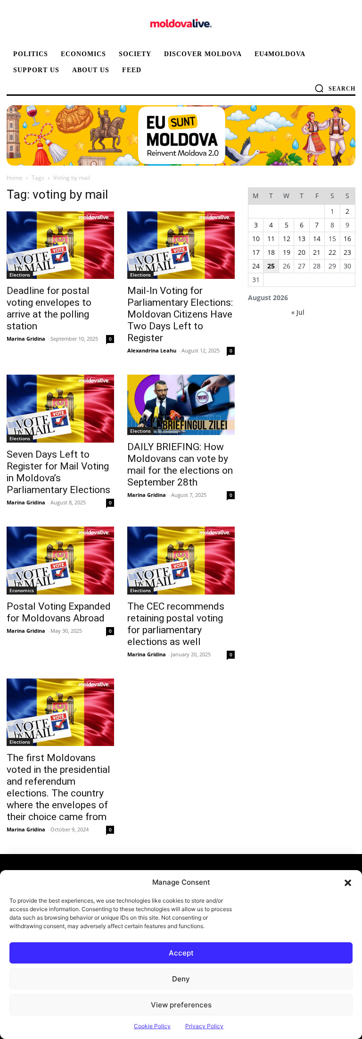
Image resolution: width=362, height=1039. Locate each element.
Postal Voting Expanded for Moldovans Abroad (59, 612)
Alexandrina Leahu (151, 350)
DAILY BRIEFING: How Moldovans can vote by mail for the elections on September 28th (180, 464)
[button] (348, 882)
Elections (19, 274)
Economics (21, 590)
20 (301, 252)
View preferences (181, 1004)
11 (271, 238)
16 (347, 238)
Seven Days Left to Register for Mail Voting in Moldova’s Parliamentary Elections (58, 472)
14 (317, 238)
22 (332, 252)
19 (286, 252)
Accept (181, 952)
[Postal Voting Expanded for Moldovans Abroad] (60, 561)
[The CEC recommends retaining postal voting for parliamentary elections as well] (181, 561)
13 (301, 238)
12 (286, 238)
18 (271, 252)
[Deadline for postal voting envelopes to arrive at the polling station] (60, 245)
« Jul (297, 312)
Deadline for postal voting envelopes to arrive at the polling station (49, 308)
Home (15, 178)
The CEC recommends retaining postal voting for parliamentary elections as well (175, 624)
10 (256, 238)
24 (256, 265)
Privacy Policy (204, 1026)
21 (317, 252)
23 (347, 252)
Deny (181, 978)
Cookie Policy (152, 1026)
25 (271, 265)
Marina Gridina (26, 338)
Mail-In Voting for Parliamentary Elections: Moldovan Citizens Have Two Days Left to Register (180, 314)
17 (256, 252)
